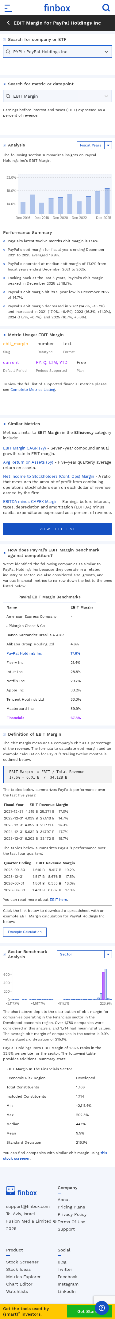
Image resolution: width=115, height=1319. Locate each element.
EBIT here (58, 899)
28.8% (76, 672)
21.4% (75, 662)
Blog (62, 1261)
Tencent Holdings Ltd (25, 699)
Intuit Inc (14, 672)
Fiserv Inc (15, 662)
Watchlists (17, 1291)
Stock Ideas (18, 1269)
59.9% (76, 708)
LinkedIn (67, 1291)
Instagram (68, 1284)
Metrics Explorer (23, 1276)
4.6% (75, 644)
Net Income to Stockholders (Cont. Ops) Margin (48, 476)
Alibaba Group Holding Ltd (30, 644)
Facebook (68, 1276)
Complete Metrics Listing (32, 389)
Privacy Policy (72, 1214)
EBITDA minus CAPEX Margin (30, 501)
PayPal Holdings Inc (77, 23)
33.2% (76, 690)
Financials (15, 718)
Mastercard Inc (20, 708)
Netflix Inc (15, 681)
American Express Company (31, 616)
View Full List (57, 529)
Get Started (89, 1311)
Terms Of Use (71, 1221)
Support (66, 1229)
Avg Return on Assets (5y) (28, 462)
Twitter (65, 1269)
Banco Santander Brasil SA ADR (35, 635)
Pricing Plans (71, 1206)
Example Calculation (25, 932)
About (64, 1199)
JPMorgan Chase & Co (25, 626)
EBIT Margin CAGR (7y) (24, 448)
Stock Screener (22, 1261)
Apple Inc (15, 690)
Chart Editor (19, 1284)
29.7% (76, 681)
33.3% (76, 699)
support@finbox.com (28, 1206)
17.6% (75, 653)
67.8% (76, 718)
